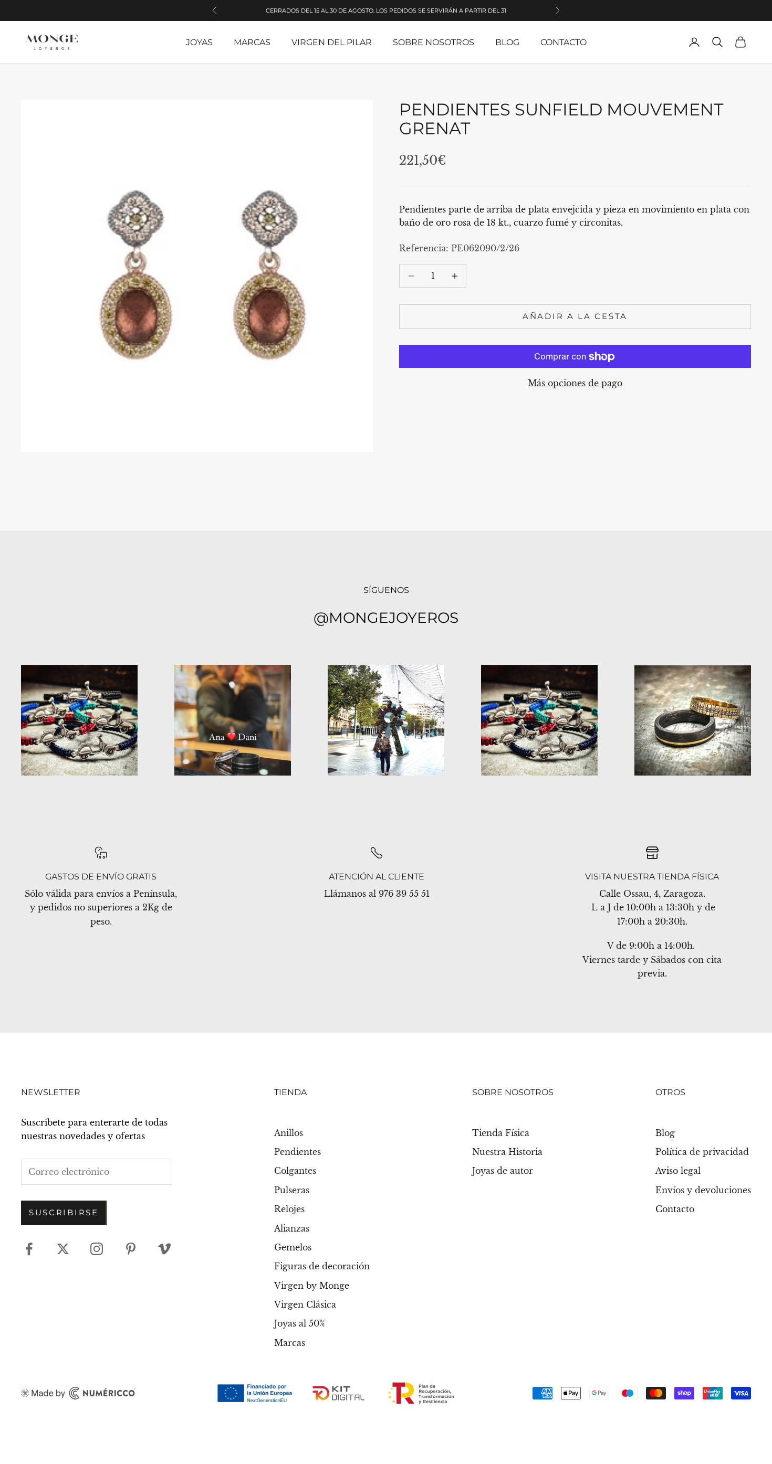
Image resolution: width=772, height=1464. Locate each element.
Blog (507, 42)
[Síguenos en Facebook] (29, 1249)
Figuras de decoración (322, 1266)
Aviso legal (678, 1170)
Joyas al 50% (299, 1323)
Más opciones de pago (575, 383)
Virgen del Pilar (331, 42)
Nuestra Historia (507, 1152)
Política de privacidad (702, 1152)
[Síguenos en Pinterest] (131, 1249)
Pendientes (297, 1152)
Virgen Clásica (305, 1304)
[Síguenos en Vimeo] (164, 1249)
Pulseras (291, 1190)
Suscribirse (64, 1212)
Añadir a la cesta (575, 317)
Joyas (199, 42)
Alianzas (291, 1228)
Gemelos (292, 1247)
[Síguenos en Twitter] (63, 1249)
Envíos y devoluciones (703, 1190)
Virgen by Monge (311, 1285)
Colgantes (295, 1170)
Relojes (289, 1209)
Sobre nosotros (433, 42)
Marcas (252, 42)
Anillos (288, 1133)
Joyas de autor (502, 1170)
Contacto (563, 42)
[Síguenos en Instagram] (97, 1249)
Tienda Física (500, 1133)
